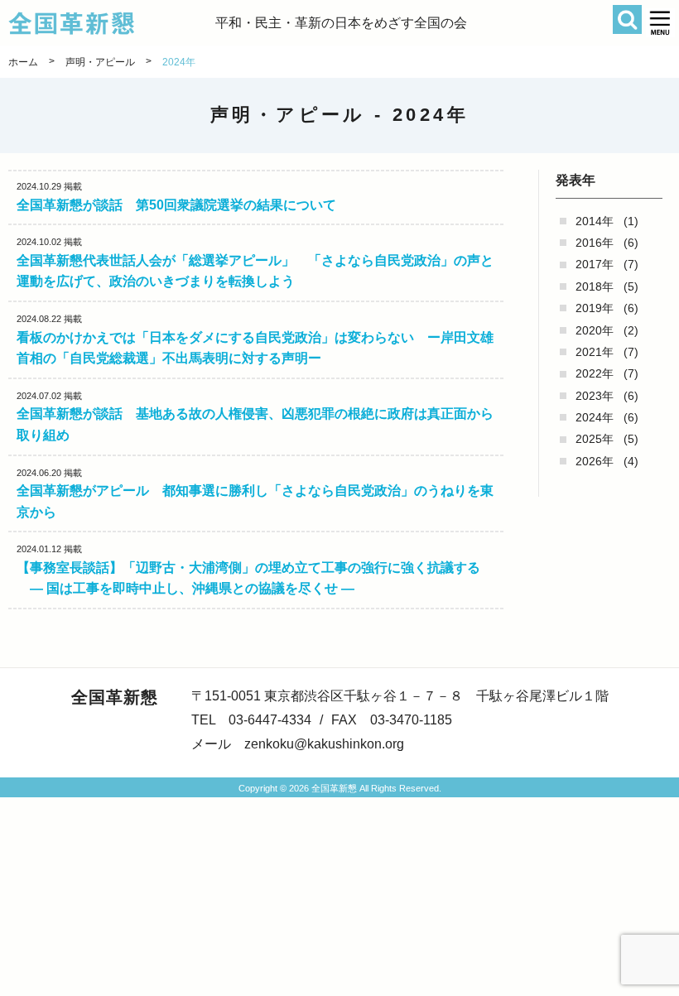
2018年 (594, 286)
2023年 (594, 395)
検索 (627, 19)
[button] (660, 22)
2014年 (594, 221)
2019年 (594, 308)
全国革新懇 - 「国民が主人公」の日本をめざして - (111, 23)
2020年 (594, 330)
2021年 (594, 351)
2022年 (594, 373)
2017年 (594, 264)
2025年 (594, 438)
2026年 (594, 461)
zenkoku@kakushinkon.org (324, 744)
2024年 (594, 417)
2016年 (594, 242)
